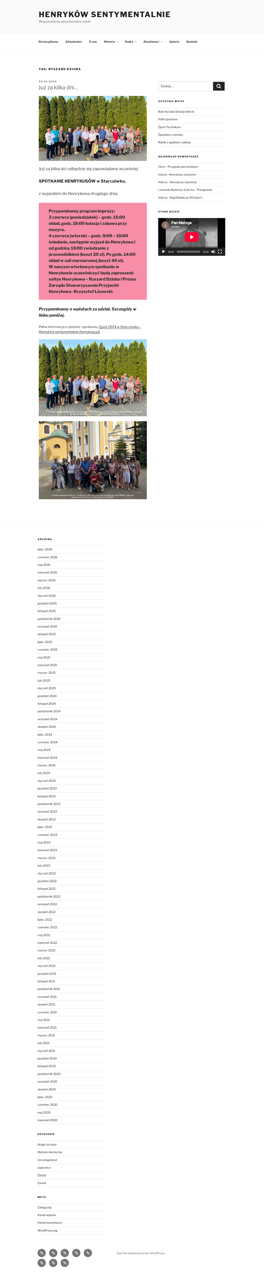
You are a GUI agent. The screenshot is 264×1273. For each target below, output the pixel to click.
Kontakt (191, 41)
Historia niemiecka (50, 1152)
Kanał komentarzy (50, 1222)
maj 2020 (44, 1112)
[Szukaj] (219, 86)
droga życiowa (47, 1144)
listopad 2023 (47, 796)
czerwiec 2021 (47, 1012)
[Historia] (76, 1253)
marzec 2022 (46, 950)
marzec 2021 (46, 1035)
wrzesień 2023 (47, 811)
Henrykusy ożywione (182, 174)
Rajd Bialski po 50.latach (186, 197)
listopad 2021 (46, 981)
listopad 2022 (46, 888)
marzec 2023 (46, 858)
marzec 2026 (46, 580)
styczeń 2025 (47, 688)
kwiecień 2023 (47, 850)
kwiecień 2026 (47, 572)
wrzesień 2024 (47, 719)
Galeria (174, 41)
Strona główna (48, 41)
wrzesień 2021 (47, 996)
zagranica (44, 1167)
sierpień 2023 (47, 819)
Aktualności (73, 41)
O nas (93, 41)
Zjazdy (42, 1175)
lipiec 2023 (45, 827)
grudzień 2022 (47, 881)
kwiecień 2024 (47, 757)
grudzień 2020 (47, 1058)
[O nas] (65, 1253)
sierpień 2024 (47, 726)
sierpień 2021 (46, 1004)
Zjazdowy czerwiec (170, 134)
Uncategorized (47, 1160)
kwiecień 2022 (47, 942)
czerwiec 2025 (47, 649)
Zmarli (42, 1183)
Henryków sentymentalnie (105, 14)
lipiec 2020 (45, 1097)
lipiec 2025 (45, 642)
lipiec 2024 (45, 734)
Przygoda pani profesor (183, 166)
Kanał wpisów (47, 1215)
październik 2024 (49, 711)
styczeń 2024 (47, 780)
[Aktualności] (53, 1253)
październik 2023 (49, 804)
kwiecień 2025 (47, 665)
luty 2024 (44, 773)
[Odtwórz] (163, 252)
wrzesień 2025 (47, 626)
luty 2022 (44, 958)
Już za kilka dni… (58, 87)
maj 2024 (44, 750)
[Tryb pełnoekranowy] (220, 252)
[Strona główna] (42, 1253)
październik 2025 (49, 619)
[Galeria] (53, 1263)
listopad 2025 (47, 611)
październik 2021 (49, 989)
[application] (191, 237)
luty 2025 (44, 680)
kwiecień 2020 (47, 1120)
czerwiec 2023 (47, 834)
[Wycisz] (213, 252)
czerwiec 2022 (47, 927)
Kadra (129, 41)
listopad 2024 (47, 703)
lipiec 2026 (45, 549)
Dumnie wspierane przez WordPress (141, 1253)
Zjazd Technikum (169, 127)
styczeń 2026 (47, 595)
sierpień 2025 (47, 634)
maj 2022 (44, 935)
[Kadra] (88, 1253)
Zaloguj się (45, 1207)
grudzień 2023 (47, 788)
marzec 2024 (46, 765)
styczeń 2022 (46, 965)
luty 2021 (44, 1043)
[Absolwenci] (42, 1263)
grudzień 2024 (47, 696)
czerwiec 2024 (47, 742)
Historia (109, 41)
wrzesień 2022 (47, 904)
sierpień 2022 (46, 912)
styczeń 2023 (47, 873)
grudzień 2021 (47, 973)
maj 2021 (44, 1020)
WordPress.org (47, 1230)
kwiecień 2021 (47, 1027)
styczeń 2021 (46, 1050)
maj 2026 (44, 564)
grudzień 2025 (47, 603)
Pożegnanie (204, 189)
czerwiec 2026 (47, 557)
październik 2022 (49, 896)
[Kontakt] (65, 1263)
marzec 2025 (46, 672)
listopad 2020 (47, 1066)
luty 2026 (44, 588)
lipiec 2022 (45, 919)
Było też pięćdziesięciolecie (176, 111)
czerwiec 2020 (48, 1104)
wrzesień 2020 (47, 1081)
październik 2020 (49, 1074)
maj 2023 (44, 842)
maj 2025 (44, 657)
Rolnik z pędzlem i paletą (174, 142)
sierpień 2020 (47, 1089)
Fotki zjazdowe (168, 119)
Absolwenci (151, 41)
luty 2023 (44, 865)
